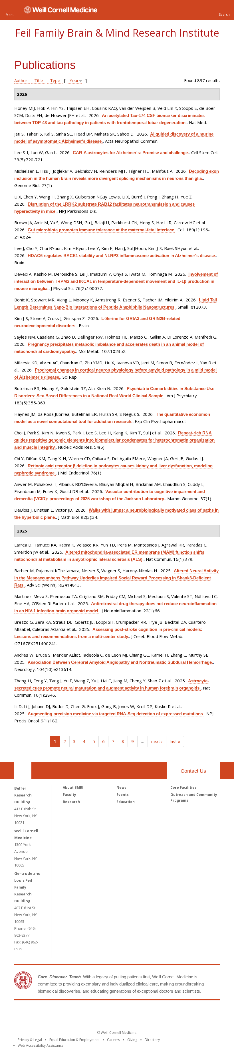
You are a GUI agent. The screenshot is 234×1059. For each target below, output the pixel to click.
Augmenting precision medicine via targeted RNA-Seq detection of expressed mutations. (116, 713)
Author (20, 80)
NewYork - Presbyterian (165, 1011)
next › (157, 741)
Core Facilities (183, 787)
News (121, 787)
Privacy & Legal (30, 1039)
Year (74, 80)
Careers (113, 1039)
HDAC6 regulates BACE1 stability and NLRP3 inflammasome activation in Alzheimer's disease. (122, 255)
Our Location (22, 770)
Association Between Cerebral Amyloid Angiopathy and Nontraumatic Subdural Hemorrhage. (120, 662)
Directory (152, 1039)
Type (55, 80)
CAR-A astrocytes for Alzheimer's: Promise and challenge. (131, 152)
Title (38, 80)
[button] (224, 10)
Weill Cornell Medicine (75, 1011)
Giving (132, 1039)
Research (71, 801)
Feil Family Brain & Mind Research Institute (117, 33)
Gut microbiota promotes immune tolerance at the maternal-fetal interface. (101, 229)
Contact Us (193, 771)
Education (125, 801)
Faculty (69, 794)
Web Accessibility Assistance (41, 1045)
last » (175, 741)
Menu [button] (10, 14)
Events (122, 794)
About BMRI (73, 787)
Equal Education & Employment (74, 1039)
